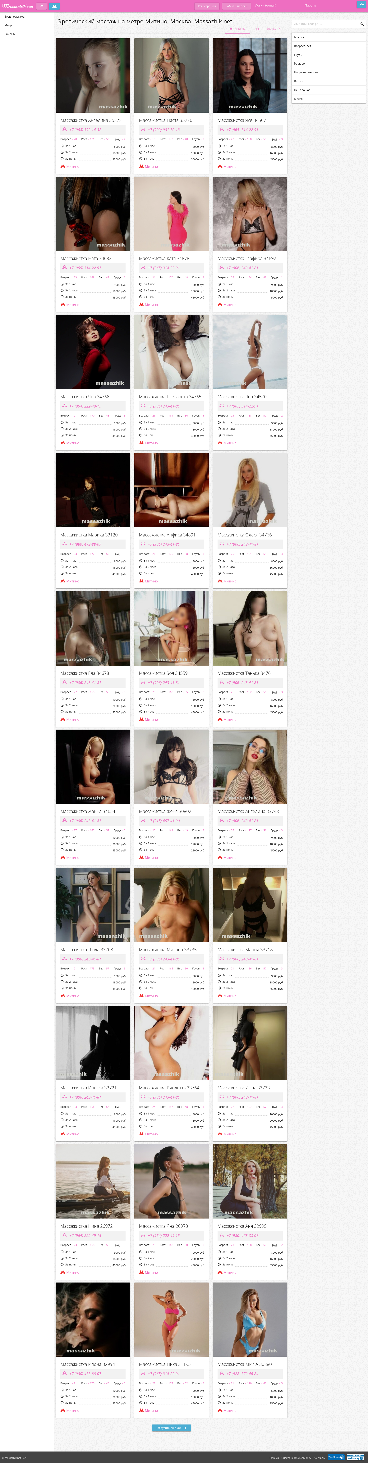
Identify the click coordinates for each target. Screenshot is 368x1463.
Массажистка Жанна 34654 (87, 811)
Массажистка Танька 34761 (245, 673)
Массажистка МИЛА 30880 (245, 1364)
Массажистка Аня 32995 (242, 1226)
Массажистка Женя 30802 (165, 811)
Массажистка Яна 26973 (163, 1226)
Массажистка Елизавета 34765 (170, 397)
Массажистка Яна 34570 (242, 397)
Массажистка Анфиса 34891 (167, 535)
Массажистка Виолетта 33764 (169, 1088)
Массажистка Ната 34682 (86, 258)
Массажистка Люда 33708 (86, 950)
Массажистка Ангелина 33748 (248, 811)
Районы (10, 34)
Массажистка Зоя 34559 (163, 673)
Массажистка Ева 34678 (84, 673)
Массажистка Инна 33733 (244, 1088)
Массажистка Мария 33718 (245, 950)
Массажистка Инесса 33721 (88, 1088)
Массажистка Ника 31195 (165, 1364)
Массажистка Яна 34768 (84, 397)
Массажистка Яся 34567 (242, 120)
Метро (8, 25)
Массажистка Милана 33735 (168, 950)
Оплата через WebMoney (296, 1458)
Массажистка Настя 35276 (165, 120)
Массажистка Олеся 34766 (245, 535)
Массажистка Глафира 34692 (247, 258)
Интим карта (268, 29)
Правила (274, 1458)
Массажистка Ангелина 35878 (91, 120)
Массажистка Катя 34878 (164, 258)
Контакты (319, 1458)
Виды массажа (14, 16)
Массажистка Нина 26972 (86, 1226)
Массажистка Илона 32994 (87, 1364)
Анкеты (237, 29)
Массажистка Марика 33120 (89, 535)
